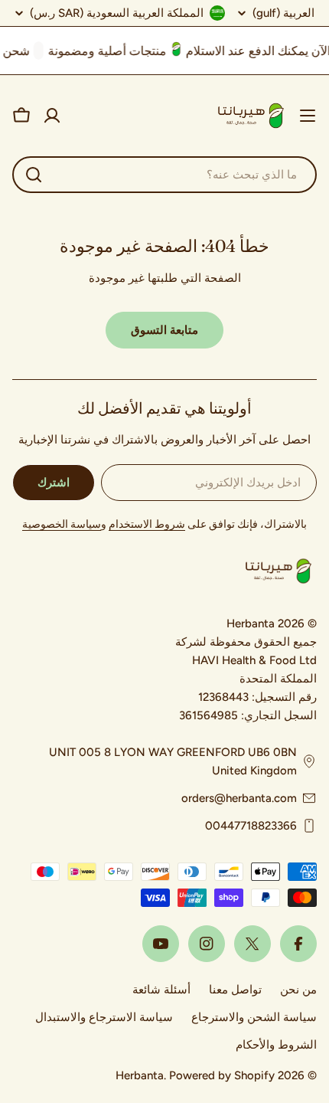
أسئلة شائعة (161, 990)
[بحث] (33, 174)
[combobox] (164, 174)
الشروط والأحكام (276, 1045)
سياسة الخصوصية (61, 524)
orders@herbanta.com (239, 798)
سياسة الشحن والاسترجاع (254, 1017)
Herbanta (140, 1075)
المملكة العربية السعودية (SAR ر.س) (117, 13)
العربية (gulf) (283, 13)
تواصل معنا (235, 990)
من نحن (298, 990)
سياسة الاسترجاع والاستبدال (104, 1017)
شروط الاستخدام (147, 524)
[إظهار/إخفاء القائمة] (307, 115)
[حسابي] (52, 115)
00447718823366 (251, 826)
